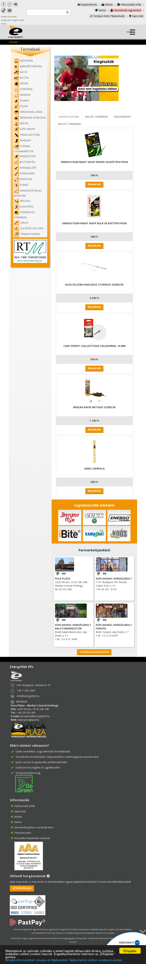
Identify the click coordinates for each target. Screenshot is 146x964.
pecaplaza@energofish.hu (35, 716)
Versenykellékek (31, 112)
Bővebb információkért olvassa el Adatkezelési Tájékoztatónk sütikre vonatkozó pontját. (63, 960)
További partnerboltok (94, 651)
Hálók (24, 123)
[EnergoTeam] (119, 517)
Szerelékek (27, 173)
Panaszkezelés (22, 832)
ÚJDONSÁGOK (122, 116)
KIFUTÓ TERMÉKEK (69, 124)
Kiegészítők (28, 156)
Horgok (25, 94)
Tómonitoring (30, 234)
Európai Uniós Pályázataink (109, 16)
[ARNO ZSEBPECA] (94, 451)
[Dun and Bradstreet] (26, 855)
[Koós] (119, 533)
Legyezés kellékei (31, 228)
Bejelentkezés (88, 4)
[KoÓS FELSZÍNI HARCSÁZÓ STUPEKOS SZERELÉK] (94, 267)
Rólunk (108, 4)
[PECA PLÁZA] (63, 574)
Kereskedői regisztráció (127, 10)
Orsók (24, 83)
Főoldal (13, 42)
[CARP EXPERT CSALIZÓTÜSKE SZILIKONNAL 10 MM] (94, 328)
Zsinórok (26, 89)
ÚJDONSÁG (26, 60)
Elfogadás (130, 950)
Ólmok (24, 100)
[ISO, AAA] (27, 903)
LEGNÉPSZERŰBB (68, 116)
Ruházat (25, 140)
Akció (23, 72)
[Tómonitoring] (30, 250)
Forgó (24, 184)
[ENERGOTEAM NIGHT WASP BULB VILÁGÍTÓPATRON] (94, 205)
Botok (24, 77)
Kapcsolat (137, 16)
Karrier (102, 10)
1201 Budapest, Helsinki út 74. (33, 685)
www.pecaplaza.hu (28, 719)
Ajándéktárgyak (31, 66)
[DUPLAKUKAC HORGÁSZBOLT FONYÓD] (104, 620)
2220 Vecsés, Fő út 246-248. (33, 709)
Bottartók (27, 162)
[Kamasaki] (94, 533)
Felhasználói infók (130, 4)
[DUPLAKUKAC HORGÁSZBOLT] (104, 574)
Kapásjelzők (28, 167)
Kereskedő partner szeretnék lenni (33, 827)
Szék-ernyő (27, 129)
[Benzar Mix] (70, 517)
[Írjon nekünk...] (58, 574)
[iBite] (70, 533)
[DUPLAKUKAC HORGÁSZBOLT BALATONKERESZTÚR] (63, 620)
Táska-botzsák (30, 134)
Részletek (94, 184)
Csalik (24, 222)
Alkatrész (27, 206)
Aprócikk (26, 179)
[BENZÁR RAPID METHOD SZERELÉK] (94, 389)
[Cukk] (94, 517)
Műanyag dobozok (33, 117)
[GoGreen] (22, 783)
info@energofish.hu (28, 696)
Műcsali (25, 200)
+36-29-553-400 (26, 712)
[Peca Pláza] (29, 729)
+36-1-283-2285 (26, 690)
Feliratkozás (23, 888)
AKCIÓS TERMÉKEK (96, 116)
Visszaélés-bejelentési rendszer (32, 838)
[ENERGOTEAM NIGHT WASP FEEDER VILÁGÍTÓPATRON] (94, 144)
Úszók (24, 106)
